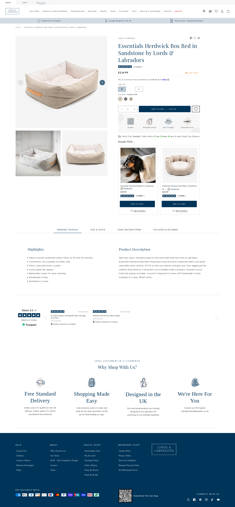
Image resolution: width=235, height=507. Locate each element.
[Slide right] (102, 82)
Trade (52, 470)
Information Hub (92, 451)
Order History (90, 465)
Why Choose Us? (58, 451)
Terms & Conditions (127, 460)
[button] (204, 11)
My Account (90, 455)
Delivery (20, 455)
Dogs (8, 2)
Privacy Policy (125, 455)
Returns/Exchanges (25, 465)
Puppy (41, 3)
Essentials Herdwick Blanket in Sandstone (137, 186)
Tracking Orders (91, 460)
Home (18, 27)
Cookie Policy (125, 451)
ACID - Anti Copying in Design (64, 460)
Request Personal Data (129, 465)
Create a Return (23, 460)
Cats (24, 2)
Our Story (54, 455)
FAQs (18, 470)
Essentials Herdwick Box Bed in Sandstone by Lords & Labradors (55, 27)
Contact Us (21, 451)
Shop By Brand (91, 470)
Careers (53, 465)
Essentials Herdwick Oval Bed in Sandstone (179, 186)
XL (139, 89)
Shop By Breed (91, 475)
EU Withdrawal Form (128, 470)
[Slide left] (20, 82)
